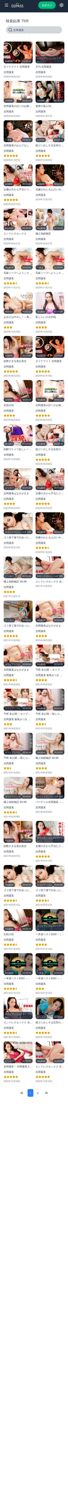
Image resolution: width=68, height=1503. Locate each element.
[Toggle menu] (6, 5)
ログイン (47, 5)
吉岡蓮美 (9, 72)
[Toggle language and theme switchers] (61, 5)
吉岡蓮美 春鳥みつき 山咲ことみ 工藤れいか (50, 675)
